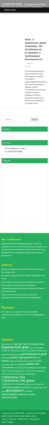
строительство (13, 377)
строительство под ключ (34, 384)
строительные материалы (24, 374)
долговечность (31, 354)
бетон (34, 350)
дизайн (18, 354)
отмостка (32, 364)
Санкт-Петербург (36, 348)
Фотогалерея (34, 419)
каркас (5, 360)
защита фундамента (22, 357)
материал (5, 364)
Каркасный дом (14, 347)
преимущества (33, 367)
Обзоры (28, 66)
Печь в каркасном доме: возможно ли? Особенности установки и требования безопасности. (36, 49)
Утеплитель (16, 350)
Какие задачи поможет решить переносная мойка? (22, 282)
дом (44, 354)
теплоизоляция (10, 387)
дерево (44, 351)
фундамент (15, 390)
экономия (28, 391)
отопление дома (19, 368)
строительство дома (17, 380)
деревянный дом (8, 354)
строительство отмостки (13, 384)
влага (40, 351)
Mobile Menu (10, 10)
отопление (7, 367)
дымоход (5, 358)
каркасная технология (19, 361)
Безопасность (6, 344)
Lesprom (30, 63)
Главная (4, 419)
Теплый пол (6, 351)
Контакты (12, 419)
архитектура (26, 350)
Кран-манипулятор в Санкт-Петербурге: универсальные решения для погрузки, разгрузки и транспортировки (22, 288)
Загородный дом (36, 344)
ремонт (43, 367)
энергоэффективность (14, 394)
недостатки (14, 364)
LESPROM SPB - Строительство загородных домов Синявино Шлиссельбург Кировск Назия (23, 7)
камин (38, 358)
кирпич (32, 361)
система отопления (32, 371)
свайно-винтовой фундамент (12, 371)
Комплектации (22, 419)
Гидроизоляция (20, 344)
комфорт (38, 361)
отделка (21, 364)
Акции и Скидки (7, 422)
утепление (25, 387)
